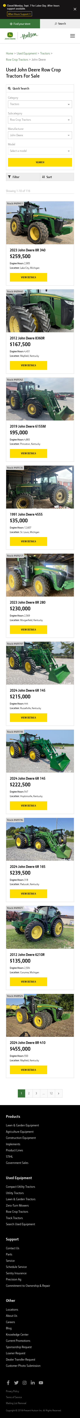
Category (13, 97)
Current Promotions (18, 1340)
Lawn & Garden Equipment (22, 1125)
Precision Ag (13, 1279)
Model (11, 144)
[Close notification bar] (75, 9)
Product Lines (14, 1150)
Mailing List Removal (16, 1403)
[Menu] (72, 35)
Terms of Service (14, 1397)
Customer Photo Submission (23, 1365)
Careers (10, 1322)
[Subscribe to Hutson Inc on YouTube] (41, 1383)
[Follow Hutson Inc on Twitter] (16, 1383)
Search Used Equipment (20, 1224)
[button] (23, 177)
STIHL (9, 1156)
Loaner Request (15, 1353)
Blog (9, 1328)
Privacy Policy (12, 1391)
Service (10, 1260)
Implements (13, 1144)
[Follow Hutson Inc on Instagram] (24, 1383)
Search (40, 162)
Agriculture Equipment (19, 1131)
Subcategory (15, 113)
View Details (28, 277)
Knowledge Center (17, 1334)
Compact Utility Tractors (20, 1186)
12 (51, 1093)
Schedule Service (16, 1267)
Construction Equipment (21, 1138)
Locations (12, 1309)
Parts (9, 1254)
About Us (11, 1315)
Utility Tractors (15, 1193)
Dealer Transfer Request (20, 1359)
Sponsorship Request (19, 1347)
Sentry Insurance (16, 1273)
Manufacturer (16, 129)
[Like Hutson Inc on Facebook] (8, 1383)
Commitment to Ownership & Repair (28, 1285)
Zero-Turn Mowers (17, 1205)
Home (9, 53)
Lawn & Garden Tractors (20, 1199)
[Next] (58, 1093)
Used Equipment (27, 53)
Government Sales (17, 1163)
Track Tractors (14, 1218)
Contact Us (12, 1248)
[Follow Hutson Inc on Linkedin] (33, 1383)
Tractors (45, 53)
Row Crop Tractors (17, 59)
